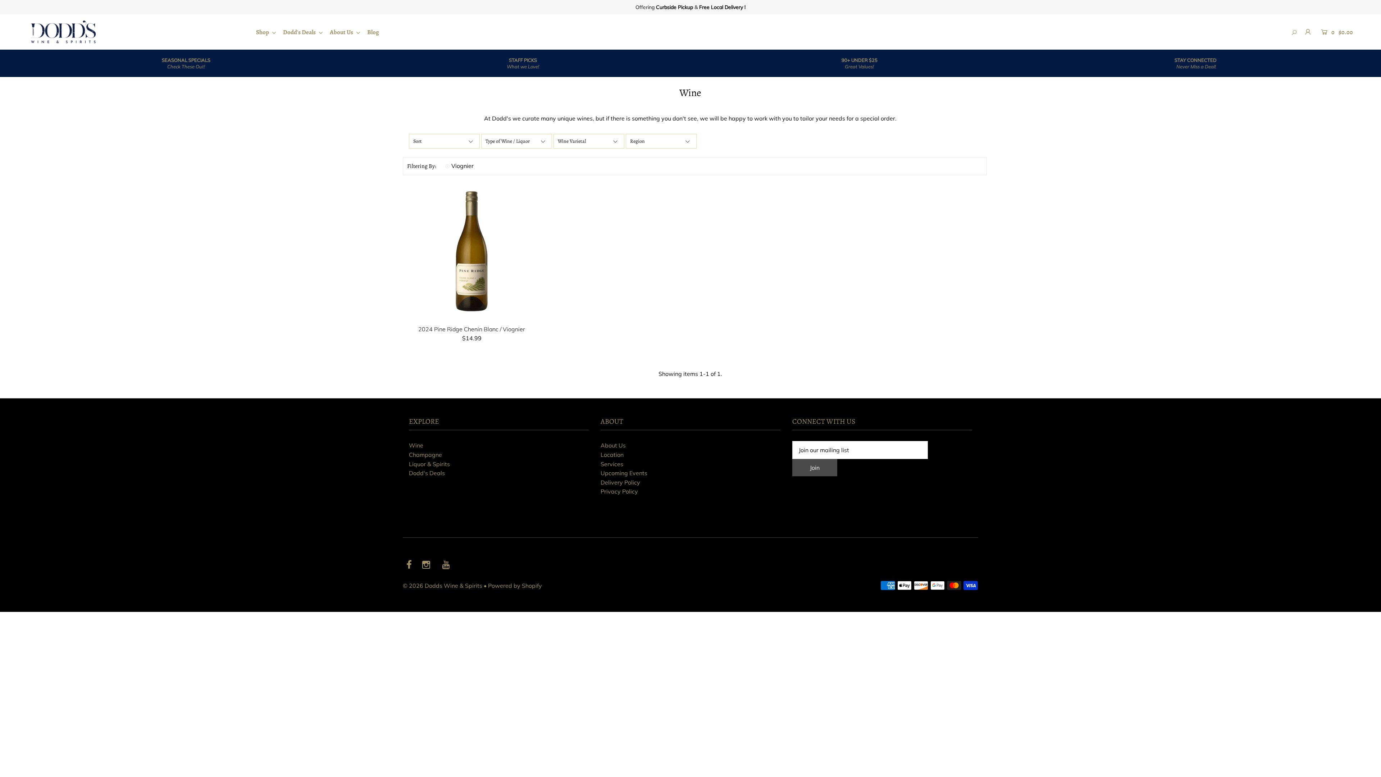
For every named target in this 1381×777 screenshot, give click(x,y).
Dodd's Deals (300, 32)
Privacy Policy (619, 491)
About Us (342, 32)
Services (612, 464)
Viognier (462, 165)
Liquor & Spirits (429, 464)
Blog (373, 32)
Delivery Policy (620, 482)
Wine (416, 445)
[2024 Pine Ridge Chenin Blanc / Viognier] (472, 251)
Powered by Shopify (515, 585)
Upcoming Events (624, 473)
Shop (263, 32)
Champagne (425, 454)
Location (612, 454)
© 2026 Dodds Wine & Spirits (442, 585)
